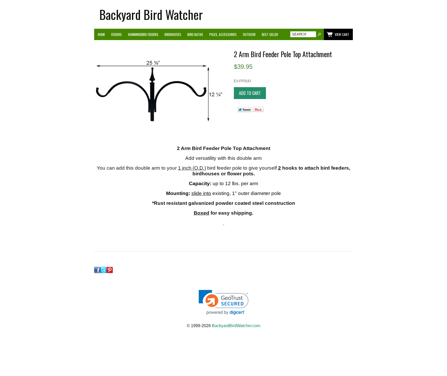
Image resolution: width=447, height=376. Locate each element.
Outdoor (249, 34)
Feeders (116, 34)
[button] (224, 302)
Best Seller (270, 34)
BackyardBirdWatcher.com (236, 326)
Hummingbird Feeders (143, 34)
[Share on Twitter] (244, 111)
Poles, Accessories (223, 34)
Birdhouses (173, 34)
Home (101, 34)
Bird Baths (195, 34)
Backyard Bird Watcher (151, 14)
